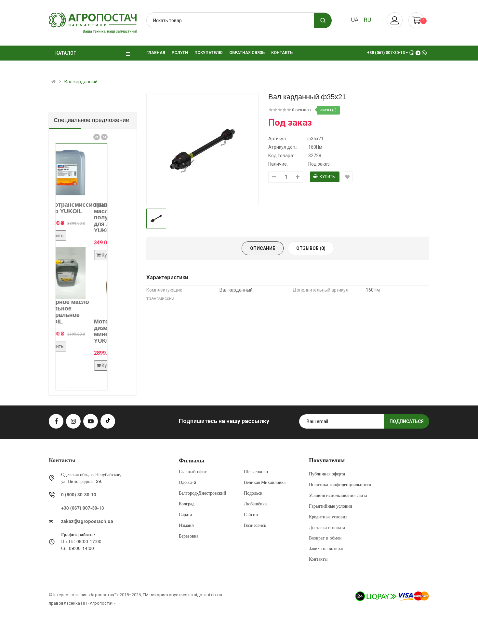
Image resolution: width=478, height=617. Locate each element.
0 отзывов (301, 110)
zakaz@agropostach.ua (87, 521)
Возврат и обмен (325, 537)
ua (354, 19)
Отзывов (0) (310, 248)
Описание (262, 248)
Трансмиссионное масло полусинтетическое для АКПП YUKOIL (92, 217)
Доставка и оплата (327, 527)
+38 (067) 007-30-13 (82, 507)
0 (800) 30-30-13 (78, 494)
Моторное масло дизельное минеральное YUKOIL (88, 331)
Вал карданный (81, 81)
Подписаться (407, 421)
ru (367, 19)
